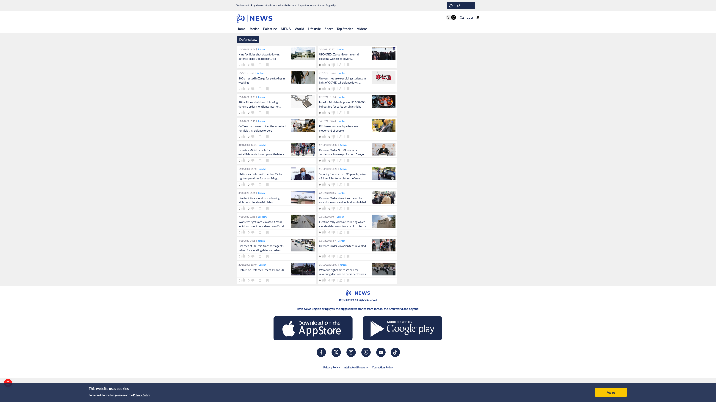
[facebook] (321, 352)
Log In (457, 5)
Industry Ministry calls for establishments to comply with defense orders (262, 154)
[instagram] (351, 352)
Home (241, 29)
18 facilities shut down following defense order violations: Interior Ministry (258, 106)
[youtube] (381, 352)
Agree (611, 392)
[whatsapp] (366, 352)
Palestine (270, 29)
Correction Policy (382, 367)
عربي (470, 17)
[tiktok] (395, 352)
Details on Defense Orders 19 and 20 (261, 270)
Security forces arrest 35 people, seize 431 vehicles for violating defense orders (342, 178)
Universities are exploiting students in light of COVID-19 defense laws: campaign (342, 83)
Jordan (254, 29)
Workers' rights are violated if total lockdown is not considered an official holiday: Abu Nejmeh (261, 226)
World (299, 29)
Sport (329, 29)
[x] (336, 352)
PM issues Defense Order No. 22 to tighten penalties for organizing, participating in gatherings (260, 178)
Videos (362, 29)
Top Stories (345, 29)
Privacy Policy (141, 395)
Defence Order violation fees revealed (342, 246)
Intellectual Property (356, 367)
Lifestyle (314, 29)
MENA (286, 29)
